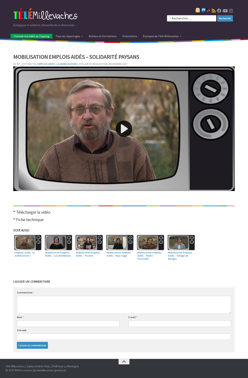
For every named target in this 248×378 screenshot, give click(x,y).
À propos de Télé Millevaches (161, 36)
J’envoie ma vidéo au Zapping (31, 36)
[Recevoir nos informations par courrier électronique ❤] (197, 10)
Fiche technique (30, 220)
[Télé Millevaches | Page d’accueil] (45, 14)
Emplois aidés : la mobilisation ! (57, 64)
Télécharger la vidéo (33, 212)
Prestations (129, 36)
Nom (20, 317)
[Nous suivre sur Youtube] (225, 11)
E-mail (132, 317)
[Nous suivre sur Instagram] (231, 11)
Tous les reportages (67, 36)
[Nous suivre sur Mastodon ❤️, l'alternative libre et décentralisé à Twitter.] (204, 10)
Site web (22, 330)
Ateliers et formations (103, 36)
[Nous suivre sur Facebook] (219, 11)
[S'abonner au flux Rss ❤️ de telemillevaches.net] (214, 11)
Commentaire (25, 292)
